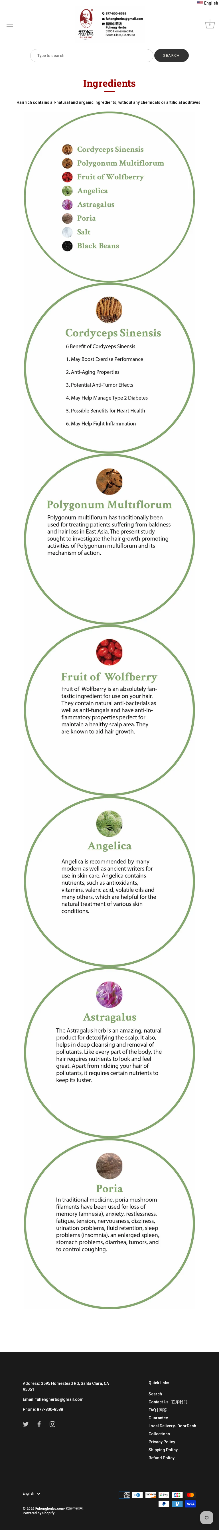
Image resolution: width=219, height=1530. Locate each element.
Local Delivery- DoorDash (172, 1426)
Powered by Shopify (38, 1513)
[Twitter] (26, 1424)
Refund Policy (162, 1458)
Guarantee (158, 1418)
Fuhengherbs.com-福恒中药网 (59, 1509)
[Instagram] (52, 1424)
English (28, 1493)
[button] (207, 3)
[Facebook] (39, 1424)
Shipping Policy (163, 1450)
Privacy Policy (162, 1442)
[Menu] (10, 24)
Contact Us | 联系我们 (168, 1402)
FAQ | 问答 (158, 1410)
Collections (159, 1434)
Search (155, 1394)
